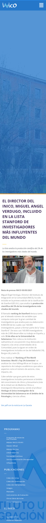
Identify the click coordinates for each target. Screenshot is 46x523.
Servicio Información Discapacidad (19, 460)
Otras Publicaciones (14, 502)
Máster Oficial (12, 446)
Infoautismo (11, 463)
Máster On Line (12, 449)
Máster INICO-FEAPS (14, 443)
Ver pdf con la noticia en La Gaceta (16, 405)
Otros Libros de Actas (15, 499)
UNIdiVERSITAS (12, 453)
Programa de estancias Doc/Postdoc (15, 438)
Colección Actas (12, 478)
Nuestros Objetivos (14, 520)
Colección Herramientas (15, 485)
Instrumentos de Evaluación (17, 495)
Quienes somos (12, 517)
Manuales (10, 492)
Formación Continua (14, 456)
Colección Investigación (15, 482)
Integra (9, 488)
